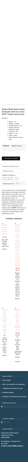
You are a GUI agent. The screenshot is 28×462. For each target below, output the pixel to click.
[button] (3, 178)
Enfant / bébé (15, 104)
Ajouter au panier (11, 158)
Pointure (6, 146)
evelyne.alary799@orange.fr (12, 446)
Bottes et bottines (6, 104)
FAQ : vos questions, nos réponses (14, 384)
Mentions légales (8, 392)
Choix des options (5, 257)
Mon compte (7, 380)
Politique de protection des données (15, 396)
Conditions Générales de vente (13, 388)
